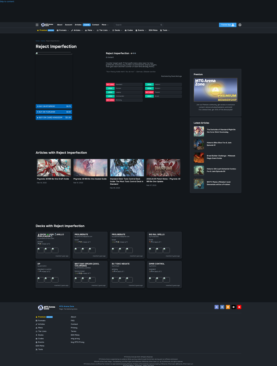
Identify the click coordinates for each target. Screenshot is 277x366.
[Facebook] (222, 307)
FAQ (72, 321)
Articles (78, 25)
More (104, 25)
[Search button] (161, 25)
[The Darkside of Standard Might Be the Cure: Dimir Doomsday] (199, 131)
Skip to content (7, 1)
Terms (73, 331)
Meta (90, 30)
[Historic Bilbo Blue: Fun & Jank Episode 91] (199, 144)
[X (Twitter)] (234, 307)
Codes (130, 30)
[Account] (240, 24)
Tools (165, 30)
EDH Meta (153, 30)
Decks (117, 30)
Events (141, 30)
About (59, 25)
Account (68, 25)
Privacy (74, 328)
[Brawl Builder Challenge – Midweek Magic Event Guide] (199, 158)
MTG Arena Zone (66, 306)
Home (38, 41)
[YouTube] (239, 307)
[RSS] (228, 307)
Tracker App (226, 25)
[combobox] (136, 25)
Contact (95, 25)
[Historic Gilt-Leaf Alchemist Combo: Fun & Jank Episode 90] (199, 171)
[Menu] (37, 24)
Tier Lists (103, 30)
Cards (86, 25)
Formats (63, 30)
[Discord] (217, 307)
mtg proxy (75, 339)
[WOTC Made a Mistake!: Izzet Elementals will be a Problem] (199, 184)
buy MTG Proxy (77, 342)
